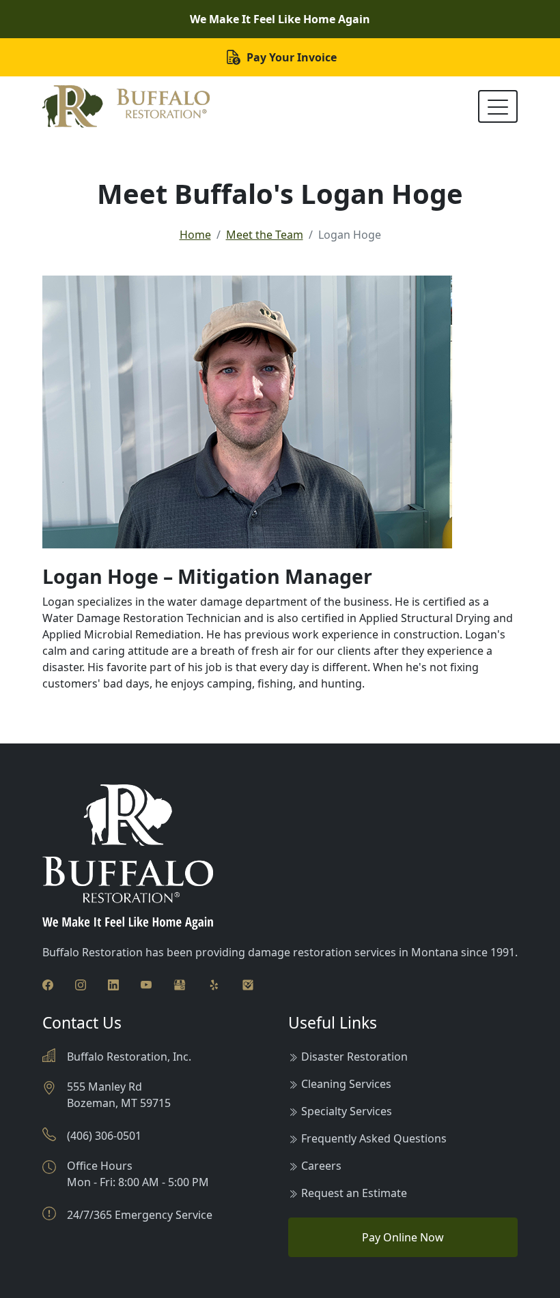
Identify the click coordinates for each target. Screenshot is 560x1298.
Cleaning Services (346, 1083)
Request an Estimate (354, 1192)
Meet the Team (264, 234)
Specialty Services (346, 1111)
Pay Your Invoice (290, 57)
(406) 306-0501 (104, 1135)
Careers (321, 1165)
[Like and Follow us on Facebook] (47, 983)
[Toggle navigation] (498, 106)
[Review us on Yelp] (214, 983)
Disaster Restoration (354, 1056)
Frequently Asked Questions (374, 1138)
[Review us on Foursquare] (248, 983)
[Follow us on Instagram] (80, 983)
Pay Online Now (403, 1237)
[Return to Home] (126, 106)
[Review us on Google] (180, 983)
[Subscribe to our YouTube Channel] (146, 983)
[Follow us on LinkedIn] (113, 983)
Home (195, 234)
